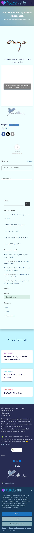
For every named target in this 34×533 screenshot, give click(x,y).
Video (7, 311)
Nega (17, 518)
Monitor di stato (9, 483)
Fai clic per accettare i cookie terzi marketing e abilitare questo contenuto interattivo (17, 86)
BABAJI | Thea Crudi (11, 231)
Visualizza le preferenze (17, 523)
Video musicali (14, 124)
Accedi (30, 161)
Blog (6, 307)
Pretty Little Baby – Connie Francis (16, 237)
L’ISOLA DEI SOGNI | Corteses (15, 225)
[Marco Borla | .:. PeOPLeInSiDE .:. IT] (14, 3)
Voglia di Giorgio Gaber (12, 244)
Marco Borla (8, 255)
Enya (6, 128)
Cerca (6, 200)
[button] (31, 490)
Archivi (6, 293)
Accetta (17, 513)
